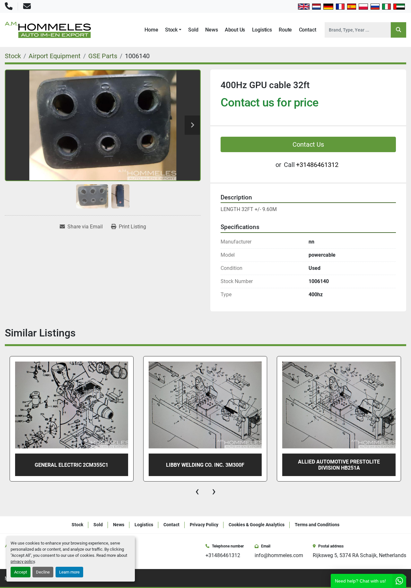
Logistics (262, 30)
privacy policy (23, 561)
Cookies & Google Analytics (256, 524)
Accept (20, 572)
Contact (307, 30)
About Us (235, 30)
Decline (43, 572)
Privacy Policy (204, 524)
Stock (171, 30)
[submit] (398, 30)
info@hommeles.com (279, 555)
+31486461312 (317, 165)
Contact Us (308, 144)
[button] (173, 30)
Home (151, 30)
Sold (193, 30)
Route (285, 30)
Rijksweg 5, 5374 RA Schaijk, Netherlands (359, 555)
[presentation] (197, 491)
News (211, 30)
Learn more (69, 572)
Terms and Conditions (317, 524)
